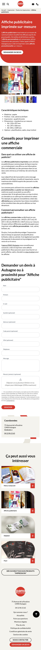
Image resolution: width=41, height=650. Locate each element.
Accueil (3, 10)
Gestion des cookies (20, 634)
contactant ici (10, 400)
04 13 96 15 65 (9, 433)
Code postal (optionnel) (10, 331)
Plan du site (20, 625)
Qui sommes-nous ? (20, 612)
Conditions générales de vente (20, 631)
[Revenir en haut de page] (36, 614)
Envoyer (8, 407)
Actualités (20, 615)
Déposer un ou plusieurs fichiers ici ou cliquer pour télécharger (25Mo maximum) (20, 384)
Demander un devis (12, 52)
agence (5, 245)
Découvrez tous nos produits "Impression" (20, 572)
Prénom (5, 295)
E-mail (5, 304)
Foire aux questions (20, 619)
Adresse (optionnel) (9, 322)
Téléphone (6, 349)
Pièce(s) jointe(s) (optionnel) (12, 374)
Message (6, 358)
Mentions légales (20, 622)
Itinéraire (7, 430)
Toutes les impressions (23, 10)
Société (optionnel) (9, 313)
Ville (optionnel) (8, 340)
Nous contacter (20, 640)
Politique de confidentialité (20, 628)
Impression (10, 10)
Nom (4, 285)
